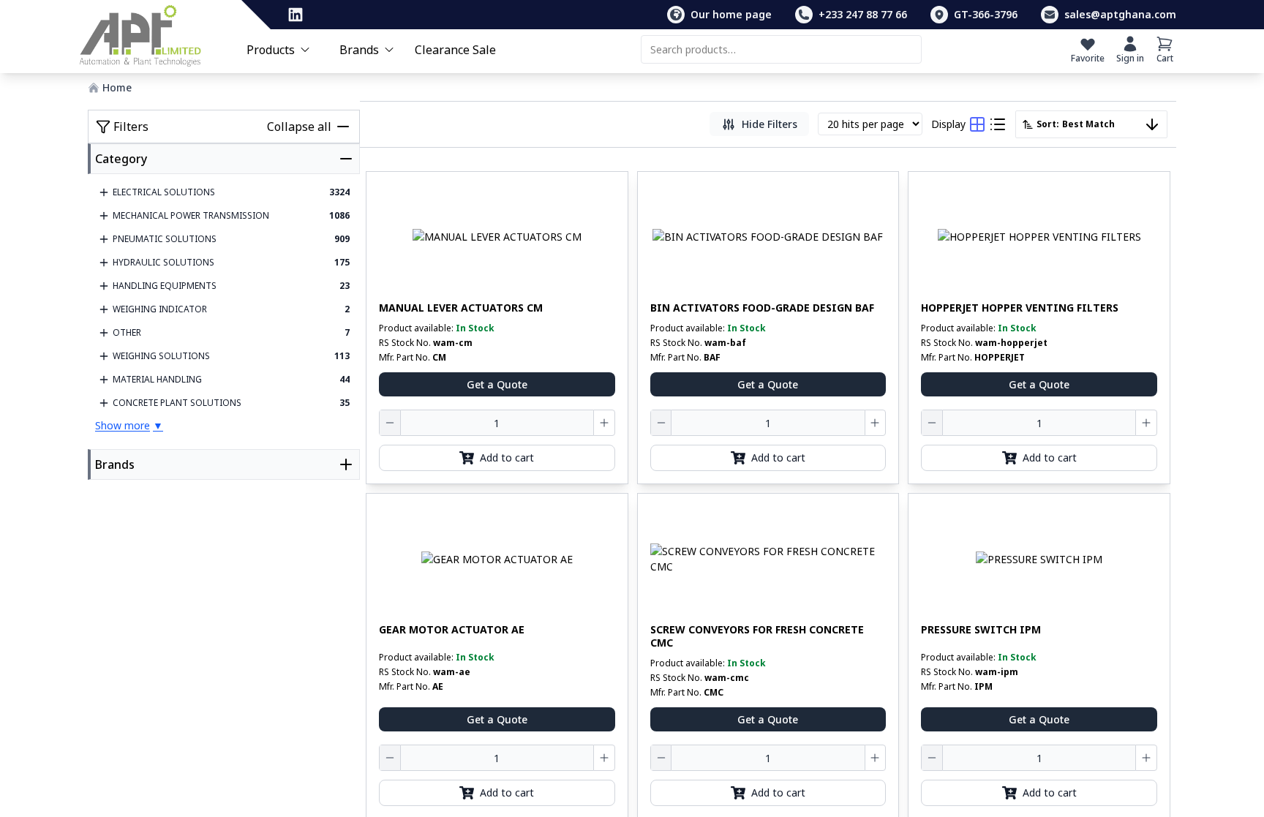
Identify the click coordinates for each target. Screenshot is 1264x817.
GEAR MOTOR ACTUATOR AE (451, 629)
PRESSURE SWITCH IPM (981, 629)
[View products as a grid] (977, 124)
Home (117, 87)
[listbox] (1091, 124)
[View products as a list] (998, 124)
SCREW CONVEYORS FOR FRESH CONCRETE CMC (757, 636)
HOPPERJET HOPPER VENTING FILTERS (1019, 308)
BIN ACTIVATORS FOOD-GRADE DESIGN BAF (762, 308)
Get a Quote (497, 384)
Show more (129, 425)
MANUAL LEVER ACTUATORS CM (461, 308)
